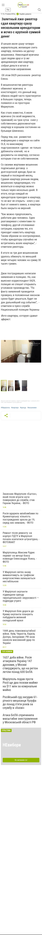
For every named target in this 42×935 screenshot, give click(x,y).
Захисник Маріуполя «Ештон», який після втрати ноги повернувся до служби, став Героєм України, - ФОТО (20, 498)
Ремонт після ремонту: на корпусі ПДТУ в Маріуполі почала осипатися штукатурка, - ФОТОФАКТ (21, 537)
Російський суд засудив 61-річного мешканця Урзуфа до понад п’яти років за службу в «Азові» (20, 702)
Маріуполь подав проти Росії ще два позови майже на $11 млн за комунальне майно (20, 684)
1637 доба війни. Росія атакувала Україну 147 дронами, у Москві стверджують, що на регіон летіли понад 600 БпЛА (20, 665)
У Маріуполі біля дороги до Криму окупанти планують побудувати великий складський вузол (18, 616)
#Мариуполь (5, 408)
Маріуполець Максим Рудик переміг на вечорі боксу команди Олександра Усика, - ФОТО (20, 557)
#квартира (15, 408)
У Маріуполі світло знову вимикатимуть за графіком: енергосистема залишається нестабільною (19, 577)
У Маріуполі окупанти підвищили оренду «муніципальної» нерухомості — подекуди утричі (21, 596)
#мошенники (32, 408)
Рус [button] (8, 10)
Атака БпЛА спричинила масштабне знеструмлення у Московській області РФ (20, 718)
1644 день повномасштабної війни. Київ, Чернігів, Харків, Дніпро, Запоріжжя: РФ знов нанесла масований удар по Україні (19, 637)
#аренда (23, 408)
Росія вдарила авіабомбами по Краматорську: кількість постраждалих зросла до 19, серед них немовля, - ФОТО (20, 518)
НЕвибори (12, 745)
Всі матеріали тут (21, 760)
